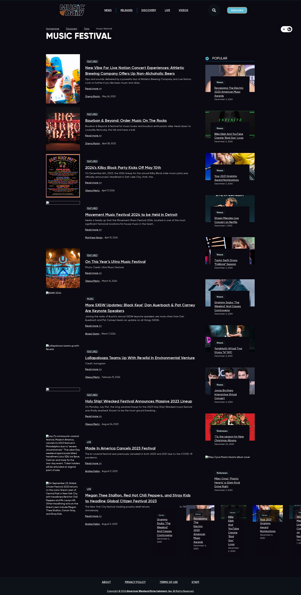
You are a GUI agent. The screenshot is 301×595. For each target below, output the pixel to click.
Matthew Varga (94, 238)
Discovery (148, 10)
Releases (127, 10)
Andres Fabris (93, 471)
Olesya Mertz (93, 191)
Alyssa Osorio (93, 334)
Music (90, 299)
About (106, 582)
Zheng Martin (93, 96)
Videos (183, 10)
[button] (214, 10)
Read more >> (93, 88)
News (108, 10)
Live (167, 10)
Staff (195, 582)
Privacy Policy (135, 582)
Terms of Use (169, 582)
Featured (92, 61)
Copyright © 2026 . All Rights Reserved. (150, 591)
